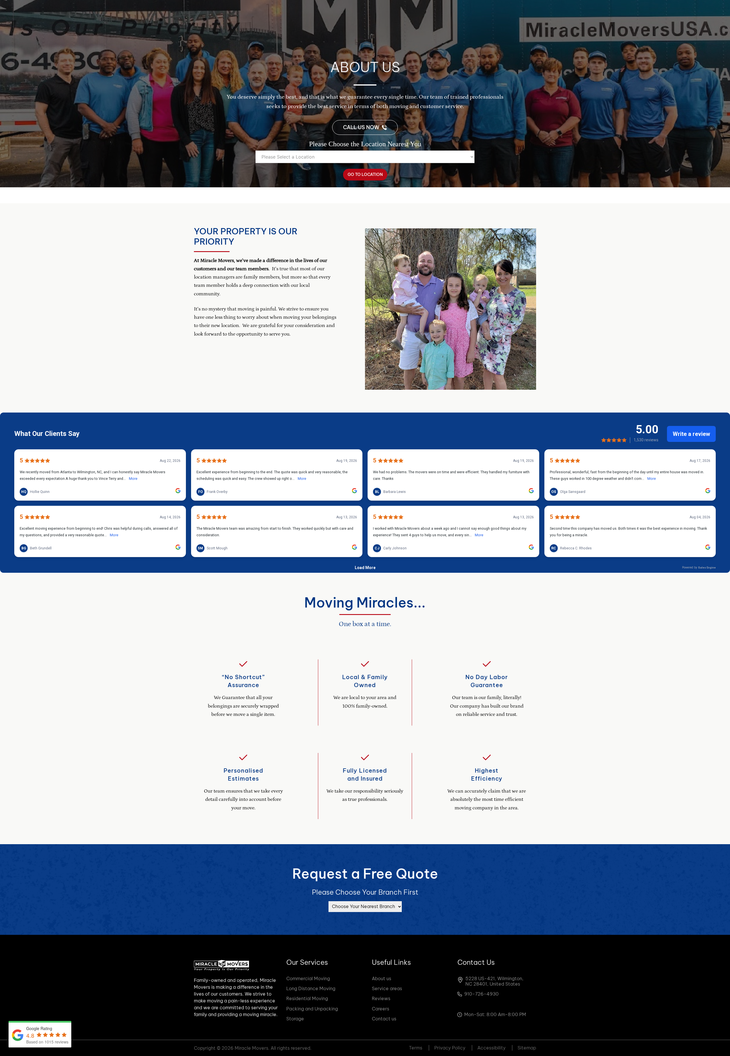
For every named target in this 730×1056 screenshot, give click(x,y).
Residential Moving (307, 998)
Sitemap (527, 1048)
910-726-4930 (481, 994)
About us (381, 978)
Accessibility (495, 1048)
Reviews (381, 998)
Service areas (387, 988)
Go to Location (365, 174)
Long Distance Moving (310, 988)
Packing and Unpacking (312, 1009)
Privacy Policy (453, 1048)
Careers (380, 1009)
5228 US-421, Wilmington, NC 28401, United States (494, 981)
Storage (295, 1019)
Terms (419, 1048)
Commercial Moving (308, 978)
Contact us (384, 1019)
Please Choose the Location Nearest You (365, 144)
